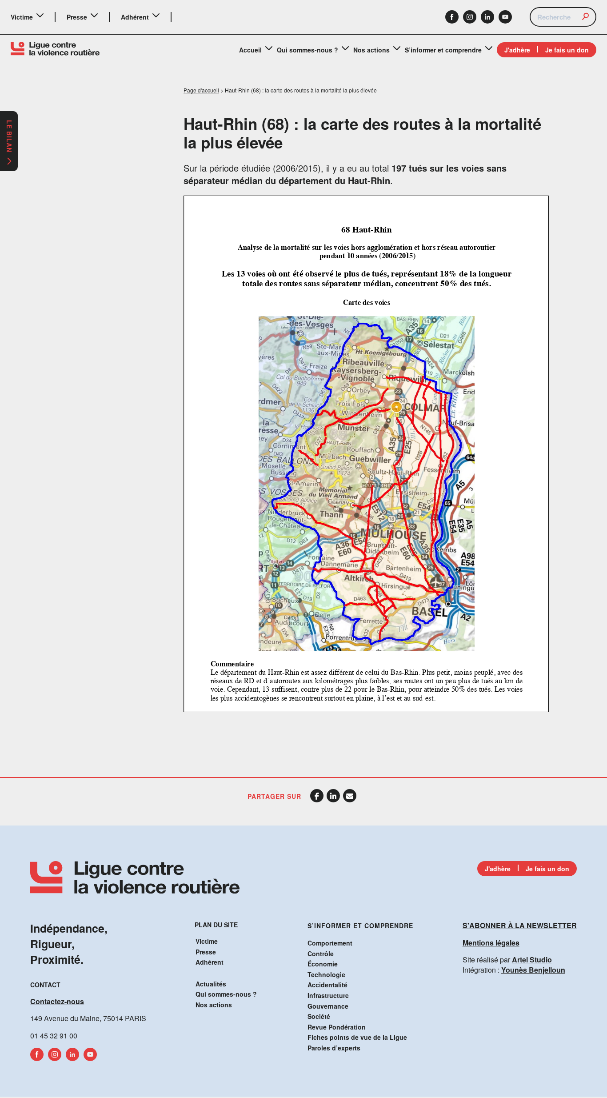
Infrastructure (328, 995)
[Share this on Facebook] (316, 795)
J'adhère (517, 49)
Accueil (250, 49)
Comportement (329, 942)
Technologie (326, 974)
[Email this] (349, 795)
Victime (22, 16)
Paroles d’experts (333, 1047)
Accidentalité (327, 984)
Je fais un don (567, 49)
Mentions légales (491, 943)
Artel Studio (532, 959)
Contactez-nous (57, 1001)
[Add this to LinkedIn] (333, 795)
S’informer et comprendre (443, 49)
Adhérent (135, 16)
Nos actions (371, 49)
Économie (322, 963)
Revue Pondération (336, 1026)
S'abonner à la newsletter (520, 925)
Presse (77, 16)
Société (318, 1016)
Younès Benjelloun (533, 970)
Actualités (211, 983)
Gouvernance (327, 1006)
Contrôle (320, 953)
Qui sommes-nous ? (307, 49)
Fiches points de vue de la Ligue (357, 1037)
